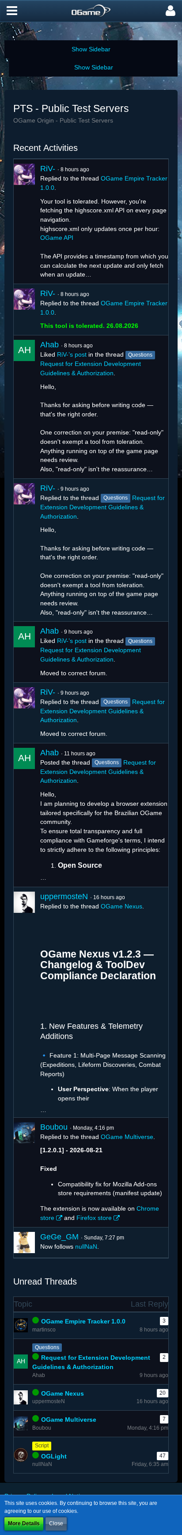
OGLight (54, 1456)
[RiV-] (24, 221)
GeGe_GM (59, 1236)
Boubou (54, 1127)
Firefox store (94, 1217)
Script (42, 1446)
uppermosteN (64, 896)
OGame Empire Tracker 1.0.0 (83, 1321)
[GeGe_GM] (24, 1242)
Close (56, 1523)
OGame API (56, 237)
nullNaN (86, 1246)
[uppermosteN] (24, 1002)
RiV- (47, 168)
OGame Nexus (121, 906)
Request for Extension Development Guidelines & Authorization (102, 507)
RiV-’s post (72, 354)
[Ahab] (24, 407)
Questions (47, 1347)
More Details (24, 1523)
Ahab (49, 344)
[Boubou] (24, 1172)
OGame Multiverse (127, 1136)
